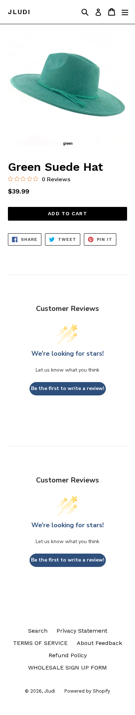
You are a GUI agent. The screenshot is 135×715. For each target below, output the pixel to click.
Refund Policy (68, 655)
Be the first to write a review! (67, 388)
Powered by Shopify (87, 691)
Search (38, 630)
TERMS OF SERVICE (40, 643)
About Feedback (99, 643)
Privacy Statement (82, 630)
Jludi (19, 12)
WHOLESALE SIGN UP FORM (67, 667)
